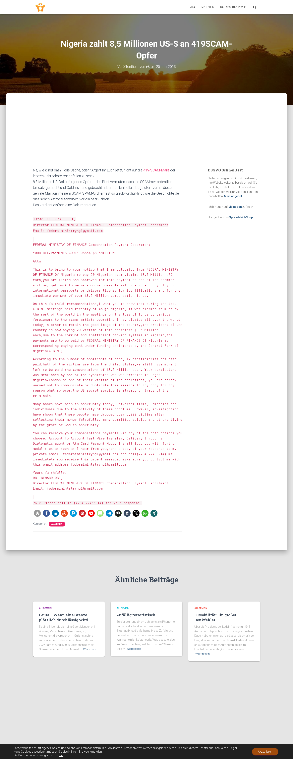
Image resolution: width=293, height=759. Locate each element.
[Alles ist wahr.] (40, 7)
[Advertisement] (146, 137)
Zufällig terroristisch (136, 615)
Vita (192, 7)
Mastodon (235, 206)
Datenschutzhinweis (233, 7)
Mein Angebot (233, 196)
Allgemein (56, 524)
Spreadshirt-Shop (241, 217)
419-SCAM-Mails (156, 170)
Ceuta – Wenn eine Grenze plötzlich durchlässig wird (63, 617)
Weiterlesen (90, 649)
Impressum (207, 7)
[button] (37, 513)
